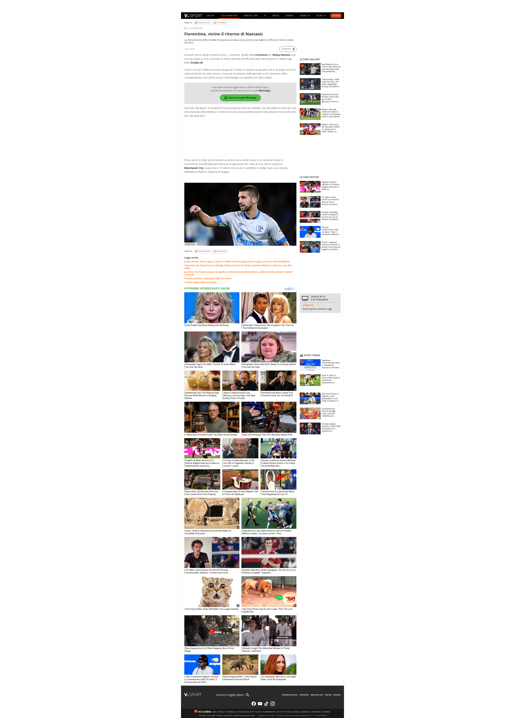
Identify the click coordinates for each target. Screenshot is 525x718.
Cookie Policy (228, 715)
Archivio (337, 695)
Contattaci (304, 695)
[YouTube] (260, 705)
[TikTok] (266, 705)
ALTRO (319, 15)
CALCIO (210, 15)
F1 (265, 15)
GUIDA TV (305, 15)
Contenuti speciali (290, 695)
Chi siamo (202, 715)
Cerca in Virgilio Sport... (230, 695)
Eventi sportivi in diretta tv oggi (317, 308)
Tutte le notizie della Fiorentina (200, 282)
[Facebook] (254, 705)
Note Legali (211, 715)
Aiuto (253, 715)
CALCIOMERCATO (229, 15)
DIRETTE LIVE (251, 15)
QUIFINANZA (305, 712)
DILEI (289, 712)
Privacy (219, 715)
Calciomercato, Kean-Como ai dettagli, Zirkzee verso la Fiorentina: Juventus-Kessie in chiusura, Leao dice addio (238, 267)
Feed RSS (328, 695)
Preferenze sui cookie (242, 715)
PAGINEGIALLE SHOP (246, 712)
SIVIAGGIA (296, 712)
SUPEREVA (326, 712)
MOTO (276, 15)
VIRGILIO (221, 712)
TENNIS (290, 15)
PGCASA (258, 712)
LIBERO (214, 712)
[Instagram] (272, 705)
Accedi (335, 15)
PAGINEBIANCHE (269, 712)
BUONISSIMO (316, 712)
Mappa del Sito (317, 695)
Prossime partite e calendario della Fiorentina (207, 278)
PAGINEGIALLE (231, 712)
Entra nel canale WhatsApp (242, 97)
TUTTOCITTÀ (281, 712)
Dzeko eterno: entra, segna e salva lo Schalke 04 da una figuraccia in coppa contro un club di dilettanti (237, 261)
